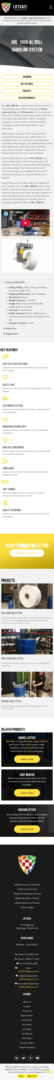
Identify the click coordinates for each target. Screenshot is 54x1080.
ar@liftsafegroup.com (28, 987)
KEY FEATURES (27, 83)
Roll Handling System (11, 613)
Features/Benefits (15, 282)
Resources (11, 328)
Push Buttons (20, 310)
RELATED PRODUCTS (27, 98)
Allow (21, 1076)
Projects (27, 91)
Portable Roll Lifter (11, 701)
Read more (31, 1076)
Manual (18, 297)
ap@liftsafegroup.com (28, 979)
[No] (48, 1072)
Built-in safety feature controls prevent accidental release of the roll (29, 316)
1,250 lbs (22, 300)
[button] (27, 282)
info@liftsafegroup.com (28, 971)
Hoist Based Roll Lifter (12, 658)
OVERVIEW (27, 76)
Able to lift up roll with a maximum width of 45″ (28, 289)
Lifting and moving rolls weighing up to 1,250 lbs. (26, 305)
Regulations (12, 333)
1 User (21, 323)
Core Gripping (27, 294)
